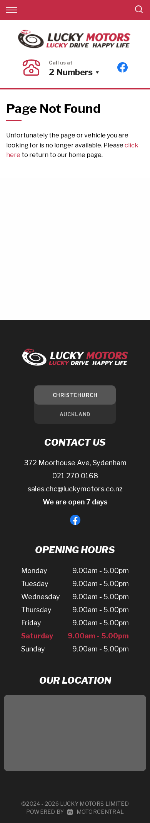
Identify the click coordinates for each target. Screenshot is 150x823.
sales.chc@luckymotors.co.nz (75, 489)
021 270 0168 (75, 476)
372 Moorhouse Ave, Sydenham (75, 463)
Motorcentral (100, 811)
